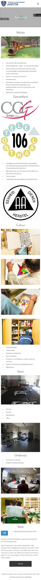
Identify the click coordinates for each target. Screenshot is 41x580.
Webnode (28, 577)
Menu (38, 4)
